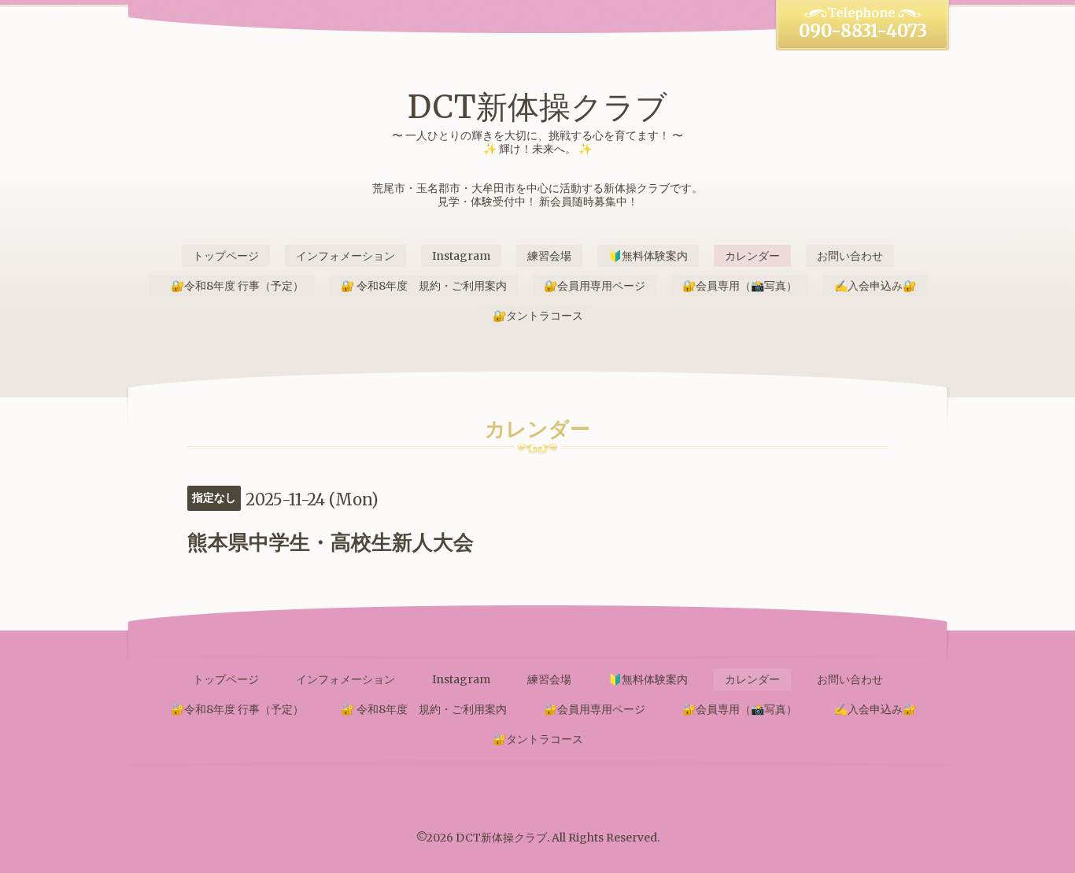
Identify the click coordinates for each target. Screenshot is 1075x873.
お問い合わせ (850, 256)
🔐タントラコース (538, 316)
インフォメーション (345, 256)
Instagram (461, 256)
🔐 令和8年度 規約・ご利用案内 (424, 286)
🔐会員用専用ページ (594, 286)
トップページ (226, 256)
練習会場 (549, 256)
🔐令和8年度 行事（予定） (232, 286)
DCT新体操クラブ (537, 107)
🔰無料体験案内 (648, 256)
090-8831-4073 (863, 31)
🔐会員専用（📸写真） (739, 286)
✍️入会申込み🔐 (875, 286)
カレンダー (752, 256)
